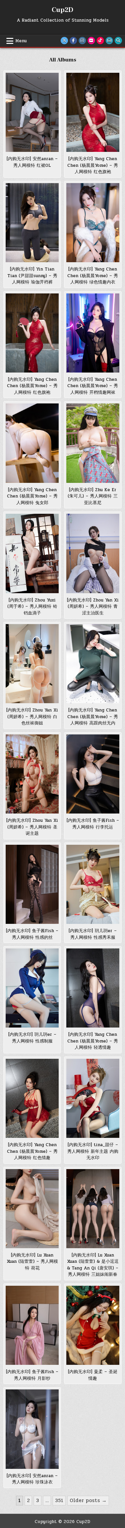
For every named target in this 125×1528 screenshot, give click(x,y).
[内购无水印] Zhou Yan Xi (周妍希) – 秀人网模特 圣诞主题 (32, 827)
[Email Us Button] (109, 40)
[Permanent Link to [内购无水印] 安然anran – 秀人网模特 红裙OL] (32, 112)
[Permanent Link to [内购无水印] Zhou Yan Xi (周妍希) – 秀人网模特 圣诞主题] (32, 774)
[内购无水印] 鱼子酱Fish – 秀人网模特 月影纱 (32, 1375)
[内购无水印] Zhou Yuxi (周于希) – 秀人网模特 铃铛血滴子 (32, 606)
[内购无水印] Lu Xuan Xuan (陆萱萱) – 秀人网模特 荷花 (32, 1261)
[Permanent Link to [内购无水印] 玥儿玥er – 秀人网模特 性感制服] (32, 988)
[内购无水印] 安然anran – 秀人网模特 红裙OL (32, 162)
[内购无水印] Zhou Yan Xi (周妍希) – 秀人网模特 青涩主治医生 (93, 606)
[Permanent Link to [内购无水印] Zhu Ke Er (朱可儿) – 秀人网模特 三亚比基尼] (92, 443)
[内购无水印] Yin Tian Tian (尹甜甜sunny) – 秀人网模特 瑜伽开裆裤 (32, 275)
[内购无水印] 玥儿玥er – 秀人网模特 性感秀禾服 (93, 934)
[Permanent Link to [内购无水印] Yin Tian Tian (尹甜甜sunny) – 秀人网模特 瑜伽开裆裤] (32, 222)
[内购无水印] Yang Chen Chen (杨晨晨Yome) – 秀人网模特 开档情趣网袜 (92, 386)
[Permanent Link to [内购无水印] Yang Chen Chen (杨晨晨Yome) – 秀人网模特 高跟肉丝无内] (92, 663)
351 (59, 1500)
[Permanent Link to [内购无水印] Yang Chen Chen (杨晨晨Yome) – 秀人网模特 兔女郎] (32, 443)
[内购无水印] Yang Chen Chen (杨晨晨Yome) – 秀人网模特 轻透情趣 (92, 1041)
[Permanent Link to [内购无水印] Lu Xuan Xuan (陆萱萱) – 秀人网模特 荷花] (32, 1208)
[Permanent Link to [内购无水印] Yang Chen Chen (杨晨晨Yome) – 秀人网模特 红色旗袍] (92, 112)
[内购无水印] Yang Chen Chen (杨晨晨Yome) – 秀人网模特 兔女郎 (32, 496)
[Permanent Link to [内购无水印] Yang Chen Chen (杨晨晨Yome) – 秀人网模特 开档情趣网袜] (92, 333)
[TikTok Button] (100, 40)
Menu (21, 41)
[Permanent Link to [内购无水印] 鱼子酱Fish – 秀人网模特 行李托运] (92, 774)
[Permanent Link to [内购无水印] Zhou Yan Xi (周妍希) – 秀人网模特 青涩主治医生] (92, 553)
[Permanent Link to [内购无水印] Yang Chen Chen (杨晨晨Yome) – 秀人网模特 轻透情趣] (92, 988)
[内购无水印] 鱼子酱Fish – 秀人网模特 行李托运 (93, 823)
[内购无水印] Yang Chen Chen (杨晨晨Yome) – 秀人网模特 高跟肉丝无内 (92, 716)
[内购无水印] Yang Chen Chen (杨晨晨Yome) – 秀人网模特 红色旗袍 (92, 165)
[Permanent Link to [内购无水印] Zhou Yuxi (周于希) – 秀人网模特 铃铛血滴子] (32, 553)
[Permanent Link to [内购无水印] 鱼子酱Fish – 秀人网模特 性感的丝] (32, 884)
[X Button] (64, 40)
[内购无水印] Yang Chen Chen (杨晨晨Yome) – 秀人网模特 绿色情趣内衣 (92, 275)
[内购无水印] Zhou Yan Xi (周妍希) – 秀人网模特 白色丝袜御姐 (32, 716)
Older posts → (88, 1500)
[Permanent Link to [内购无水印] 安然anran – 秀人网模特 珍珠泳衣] (32, 1429)
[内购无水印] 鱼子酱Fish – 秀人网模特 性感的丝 (32, 934)
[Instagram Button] (82, 40)
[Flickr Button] (91, 40)
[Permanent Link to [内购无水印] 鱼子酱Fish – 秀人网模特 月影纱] (32, 1325)
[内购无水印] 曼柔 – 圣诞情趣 (92, 1375)
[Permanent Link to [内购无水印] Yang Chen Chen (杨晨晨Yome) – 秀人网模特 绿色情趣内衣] (92, 222)
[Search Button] (118, 40)
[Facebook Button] (73, 40)
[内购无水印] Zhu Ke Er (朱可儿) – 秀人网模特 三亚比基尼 (93, 496)
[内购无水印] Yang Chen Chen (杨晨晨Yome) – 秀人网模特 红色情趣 (32, 1151)
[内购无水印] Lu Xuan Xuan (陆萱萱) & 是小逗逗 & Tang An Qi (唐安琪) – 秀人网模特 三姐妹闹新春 (93, 1265)
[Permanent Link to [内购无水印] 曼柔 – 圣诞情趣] (92, 1325)
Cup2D (62, 10)
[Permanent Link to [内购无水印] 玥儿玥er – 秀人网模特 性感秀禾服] (92, 884)
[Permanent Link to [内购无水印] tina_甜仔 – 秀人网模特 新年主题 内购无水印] (92, 1098)
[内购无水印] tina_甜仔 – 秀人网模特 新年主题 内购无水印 (92, 1151)
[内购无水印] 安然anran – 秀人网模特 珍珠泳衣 (32, 1479)
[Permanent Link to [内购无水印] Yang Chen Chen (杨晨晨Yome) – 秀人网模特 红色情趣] (32, 1098)
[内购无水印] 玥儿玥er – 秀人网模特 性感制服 (32, 1037)
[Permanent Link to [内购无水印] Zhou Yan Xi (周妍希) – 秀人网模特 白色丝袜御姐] (32, 663)
